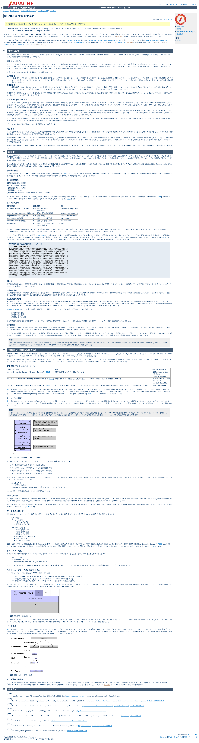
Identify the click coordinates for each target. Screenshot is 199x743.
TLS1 (48, 385)
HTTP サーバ (14, 11)
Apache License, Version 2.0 (21, 739)
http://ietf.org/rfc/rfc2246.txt (77, 731)
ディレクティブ (173, 4)
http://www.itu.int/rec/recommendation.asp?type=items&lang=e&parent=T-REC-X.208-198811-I (129, 701)
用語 (185, 4)
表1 (65, 173)
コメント (180, 41)
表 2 (68, 199)
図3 (8, 629)
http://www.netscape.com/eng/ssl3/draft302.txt (95, 726)
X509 (159, 197)
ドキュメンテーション (28, 11)
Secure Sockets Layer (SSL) (186, 31)
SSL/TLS (53, 11)
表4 (8, 389)
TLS (89, 394)
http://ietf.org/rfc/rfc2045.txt (131, 716)
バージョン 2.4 (43, 11)
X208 (38, 235)
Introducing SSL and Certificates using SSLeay (104, 40)
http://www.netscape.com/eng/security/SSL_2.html (69, 721)
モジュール (163, 4)
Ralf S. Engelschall (118, 42)
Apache (6, 11)
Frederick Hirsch (80, 42)
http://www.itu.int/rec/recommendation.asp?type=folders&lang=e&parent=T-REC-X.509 (113, 706)
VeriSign (18, 309)
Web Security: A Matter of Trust (156, 40)
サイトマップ (192, 4)
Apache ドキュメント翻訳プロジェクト (17, 44)
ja (171, 19)
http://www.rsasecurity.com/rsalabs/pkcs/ (91, 711)
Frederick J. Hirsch (73, 40)
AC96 (150, 55)
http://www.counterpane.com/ (75, 696)
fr (168, 19)
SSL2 (48, 372)
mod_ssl (119, 37)
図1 (8, 401)
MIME (165, 237)
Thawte (9, 309)
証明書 (179, 29)
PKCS (43, 235)
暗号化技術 (180, 26)
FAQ (181, 4)
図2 (58, 584)
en (164, 19)
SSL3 (51, 379)
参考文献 (180, 34)
